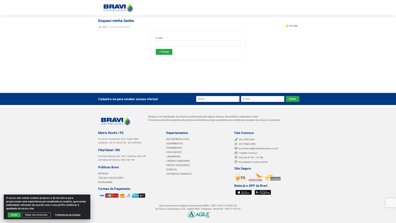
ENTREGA (103, 173)
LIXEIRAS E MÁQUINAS (178, 161)
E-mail (159, 38)
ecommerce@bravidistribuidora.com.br (258, 148)
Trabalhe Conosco (248, 153)
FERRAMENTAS (174, 147)
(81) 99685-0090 (247, 144)
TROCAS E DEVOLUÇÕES (110, 178)
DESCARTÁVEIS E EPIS (177, 139)
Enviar (165, 51)
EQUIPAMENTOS (174, 143)
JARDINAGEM (173, 156)
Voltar (293, 25)
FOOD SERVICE (174, 152)
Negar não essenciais (36, 215)
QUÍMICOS (171, 169)
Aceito (14, 215)
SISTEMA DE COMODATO (179, 174)
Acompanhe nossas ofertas (253, 162)
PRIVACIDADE (105, 182)
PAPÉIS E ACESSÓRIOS (178, 165)
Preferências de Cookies (67, 215)
